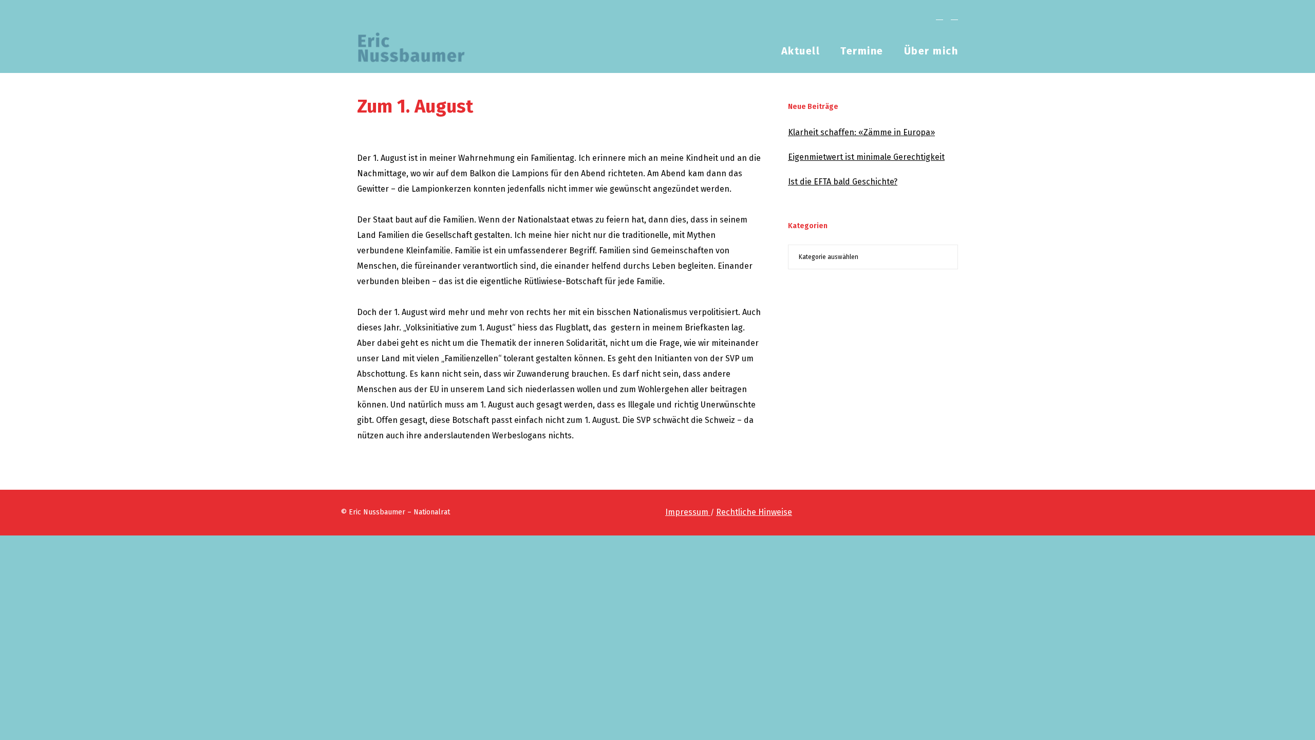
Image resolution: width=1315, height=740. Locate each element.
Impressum (687, 512)
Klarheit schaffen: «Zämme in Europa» (861, 132)
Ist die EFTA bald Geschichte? (842, 182)
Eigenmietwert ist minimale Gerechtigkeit (866, 157)
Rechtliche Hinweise (754, 512)
